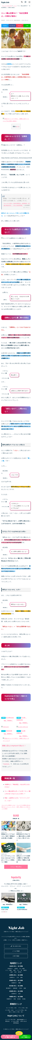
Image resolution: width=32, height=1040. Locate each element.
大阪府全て (10, 968)
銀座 (25, 988)
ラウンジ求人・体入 (23, 1007)
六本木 (20, 988)
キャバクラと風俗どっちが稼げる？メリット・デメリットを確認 (8, 807)
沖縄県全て (9, 998)
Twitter (5, 25)
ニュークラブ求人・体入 (21, 1010)
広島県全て (14, 993)
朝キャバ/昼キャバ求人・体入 (16, 1011)
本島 (15, 998)
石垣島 (23, 998)
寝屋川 (25, 970)
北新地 (16, 968)
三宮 (18, 977)
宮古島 (19, 998)
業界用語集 (16, 1023)
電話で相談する (10, 1036)
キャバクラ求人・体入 (11, 1007)
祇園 (19, 982)
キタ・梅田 (22, 968)
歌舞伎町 (15, 988)
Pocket (20, 25)
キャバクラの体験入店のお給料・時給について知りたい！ (23, 807)
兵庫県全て (12, 977)
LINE (27, 25)
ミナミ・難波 (8, 970)
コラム (15, 5)
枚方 (12, 972)
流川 (19, 993)
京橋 (14, 970)
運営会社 (7, 1021)
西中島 (19, 972)
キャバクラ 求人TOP (10, 1019)
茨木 (15, 972)
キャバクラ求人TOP (7, 5)
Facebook (12, 25)
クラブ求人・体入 (9, 1010)
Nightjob (6, 764)
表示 (17, 126)
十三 (18, 970)
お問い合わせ (23, 1021)
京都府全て (14, 982)
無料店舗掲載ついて (22, 1019)
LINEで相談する (25, 1036)
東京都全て (8, 988)
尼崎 (21, 977)
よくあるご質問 (15, 1021)
